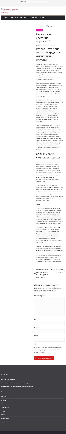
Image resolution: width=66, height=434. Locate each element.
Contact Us (4, 422)
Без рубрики (39, 30)
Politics (3, 400)
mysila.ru (39, 45)
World (3, 404)
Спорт (42, 18)
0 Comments (54, 45)
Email (36, 327)
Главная (5, 18)
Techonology (5, 407)
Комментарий (39, 296)
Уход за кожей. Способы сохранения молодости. (16, 383)
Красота (23, 18)
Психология (33, 18)
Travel (3, 411)
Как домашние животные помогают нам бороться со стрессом (42, 273)
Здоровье (14, 18)
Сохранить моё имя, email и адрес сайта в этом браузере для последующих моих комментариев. (48, 349)
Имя (36, 319)
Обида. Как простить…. (57, 271)
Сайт (36, 336)
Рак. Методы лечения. (8, 379)
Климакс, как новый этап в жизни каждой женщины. (17, 386)
